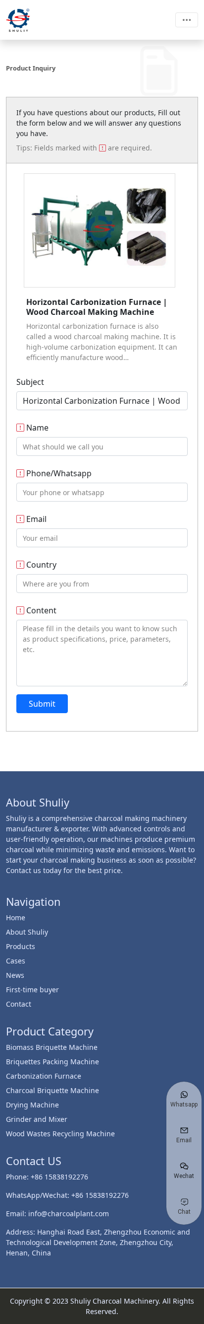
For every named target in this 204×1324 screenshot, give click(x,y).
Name (36, 427)
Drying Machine (32, 1104)
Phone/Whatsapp (58, 473)
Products (20, 946)
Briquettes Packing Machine (52, 1061)
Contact (18, 1004)
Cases (15, 960)
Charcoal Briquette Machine (52, 1090)
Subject (30, 381)
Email (35, 519)
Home (15, 917)
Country (40, 564)
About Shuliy (27, 932)
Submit (42, 703)
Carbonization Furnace (43, 1076)
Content (40, 610)
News (15, 975)
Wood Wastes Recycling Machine (60, 1133)
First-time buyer (32, 989)
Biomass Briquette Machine (52, 1047)
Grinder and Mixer (36, 1119)
